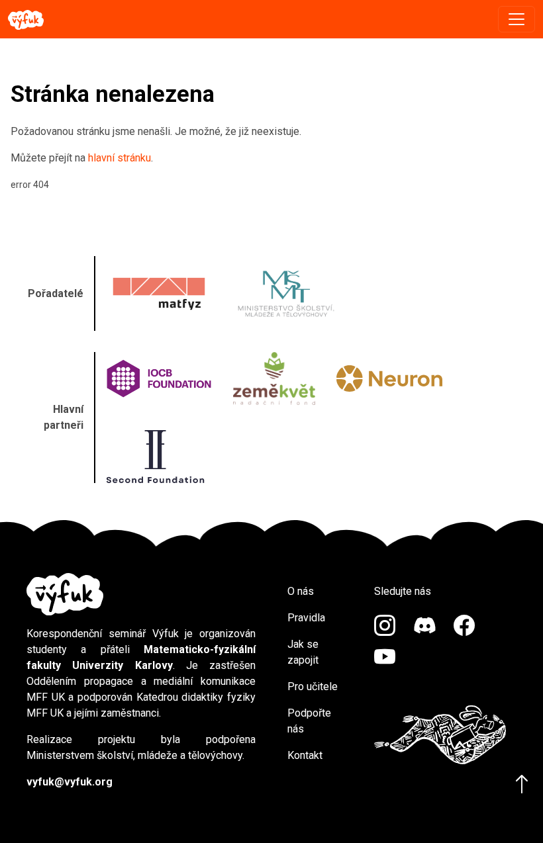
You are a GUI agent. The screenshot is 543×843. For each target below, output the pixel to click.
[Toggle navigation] (516, 19)
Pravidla (306, 617)
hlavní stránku (119, 158)
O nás (300, 591)
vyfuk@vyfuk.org (69, 782)
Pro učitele (312, 686)
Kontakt (304, 755)
